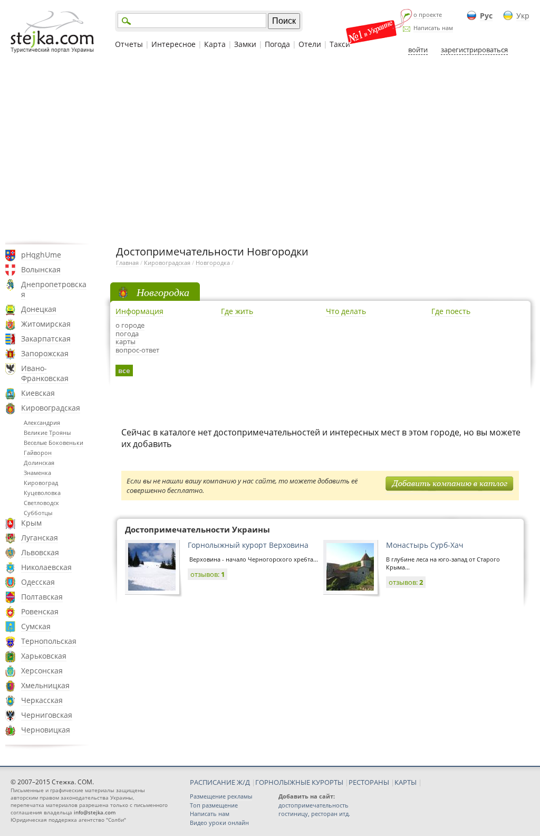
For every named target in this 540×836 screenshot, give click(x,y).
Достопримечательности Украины (197, 529)
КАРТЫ (405, 782)
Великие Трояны (47, 432)
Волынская (41, 269)
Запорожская (45, 353)
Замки (245, 44)
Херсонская (42, 671)
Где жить (237, 311)
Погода (277, 44)
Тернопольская (48, 641)
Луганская (39, 538)
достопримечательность (313, 805)
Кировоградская (50, 408)
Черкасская (42, 700)
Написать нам (433, 28)
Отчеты (129, 44)
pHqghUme (41, 255)
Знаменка (37, 473)
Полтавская (42, 597)
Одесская (38, 582)
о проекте (427, 14)
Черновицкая (45, 730)
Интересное (173, 44)
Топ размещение (214, 805)
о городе (129, 325)
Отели (309, 44)
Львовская (40, 552)
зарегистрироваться (474, 49)
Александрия (42, 422)
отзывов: (207, 574)
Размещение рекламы (221, 796)
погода (127, 333)
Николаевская (46, 567)
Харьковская (43, 656)
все (124, 370)
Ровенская (40, 611)
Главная (127, 263)
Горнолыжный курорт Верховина (248, 545)
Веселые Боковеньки (53, 442)
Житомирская (46, 324)
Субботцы (38, 513)
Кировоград (41, 483)
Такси (340, 44)
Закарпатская (46, 339)
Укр (522, 16)
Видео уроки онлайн (219, 822)
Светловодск (41, 503)
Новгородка (213, 263)
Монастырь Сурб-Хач (425, 545)
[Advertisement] (270, 149)
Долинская (39, 463)
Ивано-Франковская (45, 373)
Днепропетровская (53, 289)
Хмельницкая (45, 685)
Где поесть (450, 311)
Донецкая (38, 309)
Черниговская (46, 715)
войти (418, 49)
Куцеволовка (42, 493)
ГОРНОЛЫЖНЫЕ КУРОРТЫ (299, 782)
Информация (139, 311)
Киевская (38, 393)
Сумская (36, 626)
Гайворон (38, 453)
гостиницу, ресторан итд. (314, 814)
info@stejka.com (94, 812)
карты (125, 341)
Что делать (346, 311)
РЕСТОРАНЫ (369, 782)
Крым (31, 523)
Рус (486, 16)
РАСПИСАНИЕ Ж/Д (220, 782)
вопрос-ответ (137, 350)
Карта (215, 44)
